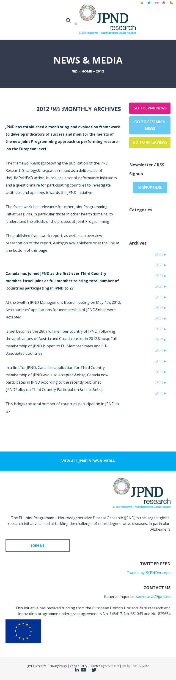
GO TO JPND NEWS (150, 108)
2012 (100, 71)
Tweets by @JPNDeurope (148, 572)
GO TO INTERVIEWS (150, 142)
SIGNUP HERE (150, 187)
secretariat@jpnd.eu (153, 596)
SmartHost (112, 666)
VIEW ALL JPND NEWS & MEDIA (88, 460)
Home (87, 71)
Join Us (37, 545)
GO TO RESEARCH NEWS (149, 125)
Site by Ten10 (130, 666)
